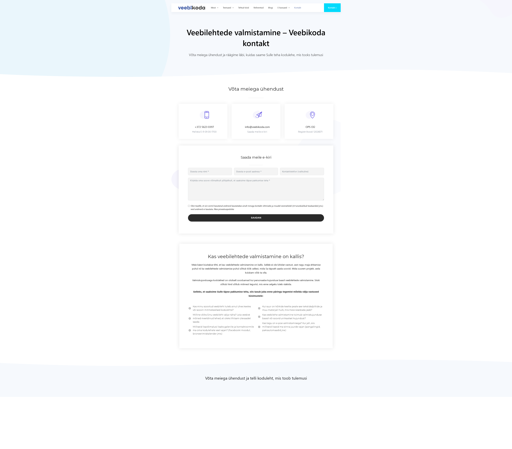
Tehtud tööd (243, 7)
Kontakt (297, 7)
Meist (213, 7)
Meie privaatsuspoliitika (224, 209)
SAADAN (256, 217)
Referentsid (259, 7)
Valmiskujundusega (202, 280)
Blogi (270, 7)
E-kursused (282, 7)
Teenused (227, 7)
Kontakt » (332, 7)
